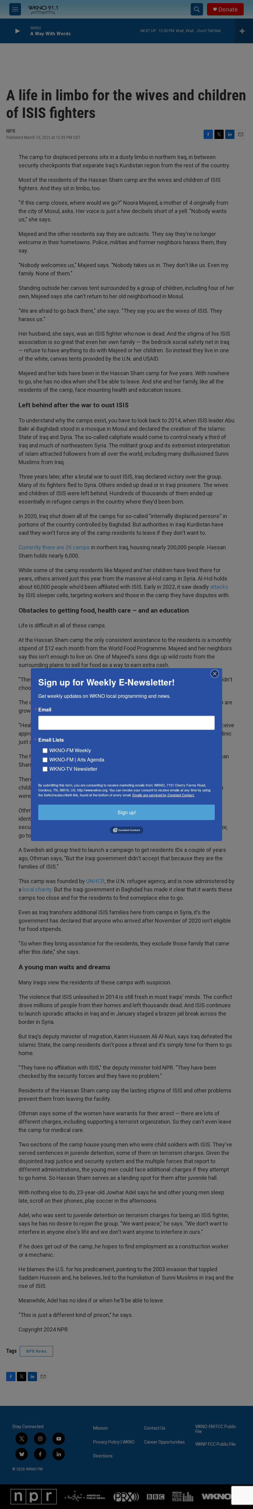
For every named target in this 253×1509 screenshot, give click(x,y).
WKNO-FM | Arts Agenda (76, 759)
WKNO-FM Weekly (70, 749)
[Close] (216, 673)
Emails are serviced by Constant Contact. (163, 794)
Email (44, 709)
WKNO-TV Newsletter (73, 768)
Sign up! (127, 811)
